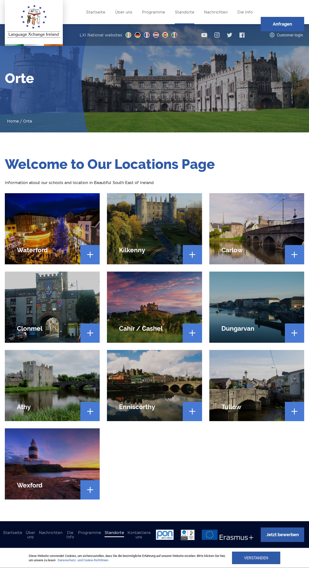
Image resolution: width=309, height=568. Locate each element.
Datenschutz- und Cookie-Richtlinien (83, 560)
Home (13, 121)
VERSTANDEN (256, 558)
